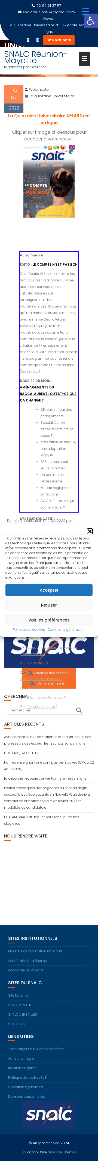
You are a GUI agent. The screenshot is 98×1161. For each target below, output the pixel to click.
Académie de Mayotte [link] (26, 970)
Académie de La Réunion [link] (28, 960)
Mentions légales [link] (22, 1068)
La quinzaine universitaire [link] (51, 96)
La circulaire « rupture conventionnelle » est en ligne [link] (45, 778)
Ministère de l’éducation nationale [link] (35, 951)
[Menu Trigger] (85, 11)
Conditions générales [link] (65, 629)
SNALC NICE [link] (17, 1024)
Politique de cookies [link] (29, 629)
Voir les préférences (49, 620)
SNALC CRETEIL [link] (19, 1005)
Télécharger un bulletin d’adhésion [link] (36, 1049)
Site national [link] (59, 40)
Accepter (49, 590)
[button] (90, 531)
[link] (91, 21)
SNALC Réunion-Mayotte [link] (36, 57)
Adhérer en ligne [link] (21, 1058)
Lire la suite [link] (30, 371)
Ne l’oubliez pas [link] (39, 688)
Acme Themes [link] (64, 1152)
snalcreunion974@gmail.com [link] (49, 12)
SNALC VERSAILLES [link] (22, 1014)
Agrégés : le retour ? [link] (41, 706)
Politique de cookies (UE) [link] (28, 1077)
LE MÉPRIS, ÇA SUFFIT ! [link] (21, 753)
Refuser (49, 605)
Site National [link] (18, 995)
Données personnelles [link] (26, 1096)
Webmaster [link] (39, 89)
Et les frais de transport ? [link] (46, 697)
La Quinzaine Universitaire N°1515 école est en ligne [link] (49, 28)
